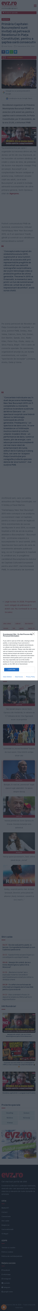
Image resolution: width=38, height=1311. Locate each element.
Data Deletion (7, 677)
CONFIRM (11, 669)
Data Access (19, 677)
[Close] (34, 634)
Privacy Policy (30, 677)
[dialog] (19, 656)
